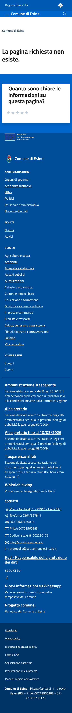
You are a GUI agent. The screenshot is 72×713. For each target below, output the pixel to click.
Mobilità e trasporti (17, 318)
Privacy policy (12, 638)
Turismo (10, 338)
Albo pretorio (16, 409)
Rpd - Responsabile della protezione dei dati (36, 559)
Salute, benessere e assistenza (25, 325)
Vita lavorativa (14, 344)
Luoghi (9, 363)
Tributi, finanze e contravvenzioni (26, 331)
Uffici (8, 192)
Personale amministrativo (22, 205)
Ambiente (11, 262)
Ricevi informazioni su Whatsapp (33, 586)
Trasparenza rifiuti (20, 456)
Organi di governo (16, 179)
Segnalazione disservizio (18, 663)
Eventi (9, 369)
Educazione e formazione (21, 300)
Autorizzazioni (14, 280)
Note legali (11, 630)
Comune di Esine (13, 30)
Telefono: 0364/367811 (25, 515)
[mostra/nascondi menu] (7, 14)
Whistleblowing (18, 485)
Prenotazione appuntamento (21, 671)
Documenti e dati (16, 211)
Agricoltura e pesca (17, 255)
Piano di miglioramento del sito (22, 679)
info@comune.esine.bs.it (26, 542)
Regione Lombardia (16, 5)
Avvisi (9, 236)
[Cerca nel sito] (65, 14)
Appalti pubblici (15, 274)
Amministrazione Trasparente (30, 385)
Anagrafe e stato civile (19, 268)
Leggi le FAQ (12, 655)
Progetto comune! (20, 605)
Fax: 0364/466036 (21, 521)
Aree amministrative (18, 185)
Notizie (9, 230)
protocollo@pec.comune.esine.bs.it (32, 548)
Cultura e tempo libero (19, 293)
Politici (9, 198)
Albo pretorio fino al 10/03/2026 (33, 432)
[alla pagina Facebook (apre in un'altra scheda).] (7, 578)
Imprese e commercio (19, 312)
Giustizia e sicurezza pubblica (24, 306)
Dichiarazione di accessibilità (21, 647)
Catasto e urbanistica (19, 287)
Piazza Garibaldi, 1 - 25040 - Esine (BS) (38, 508)
